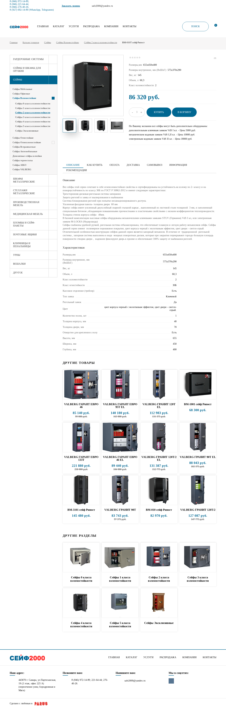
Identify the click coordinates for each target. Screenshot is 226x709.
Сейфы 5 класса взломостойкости (32, 126)
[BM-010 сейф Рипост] (159, 490)
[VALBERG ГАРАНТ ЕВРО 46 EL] (120, 437)
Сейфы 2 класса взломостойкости (100, 42)
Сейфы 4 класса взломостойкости (32, 121)
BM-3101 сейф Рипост (81, 509)
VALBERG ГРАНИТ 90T (120, 509)
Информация (178, 165)
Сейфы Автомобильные (25, 151)
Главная (43, 26)
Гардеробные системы (28, 59)
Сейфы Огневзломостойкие (27, 142)
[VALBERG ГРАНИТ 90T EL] (198, 437)
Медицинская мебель (28, 214)
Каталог (58, 26)
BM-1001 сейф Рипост (198, 404)
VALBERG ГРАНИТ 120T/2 (197, 509)
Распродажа (91, 26)
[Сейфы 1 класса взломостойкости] (120, 557)
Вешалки (19, 264)
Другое (18, 272)
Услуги (74, 26)
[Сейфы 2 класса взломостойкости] (159, 557)
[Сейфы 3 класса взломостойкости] (198, 557)
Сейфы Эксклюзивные (26, 130)
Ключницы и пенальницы (22, 245)
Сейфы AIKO (19, 165)
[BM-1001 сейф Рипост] (198, 384)
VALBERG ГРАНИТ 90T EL (198, 456)
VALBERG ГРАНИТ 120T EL (159, 406)
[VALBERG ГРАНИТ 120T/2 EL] (159, 437)
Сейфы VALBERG (22, 169)
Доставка (133, 165)
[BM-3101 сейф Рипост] (81, 490)
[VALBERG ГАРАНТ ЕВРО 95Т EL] (120, 384)
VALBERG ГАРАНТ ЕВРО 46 (81, 406)
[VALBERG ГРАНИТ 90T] (120, 490)
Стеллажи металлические (24, 192)
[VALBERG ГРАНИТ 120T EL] (159, 384)
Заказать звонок (71, 6)
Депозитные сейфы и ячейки (27, 156)
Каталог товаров (31, 42)
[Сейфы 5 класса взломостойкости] (120, 603)
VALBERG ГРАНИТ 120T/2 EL (159, 458)
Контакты (129, 26)
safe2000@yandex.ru (134, 680)
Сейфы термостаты (23, 160)
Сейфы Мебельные (22, 89)
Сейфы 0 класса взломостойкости (32, 103)
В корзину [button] (184, 112)
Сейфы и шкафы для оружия (27, 69)
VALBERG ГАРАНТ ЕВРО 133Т (81, 458)
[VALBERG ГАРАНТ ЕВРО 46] (81, 384)
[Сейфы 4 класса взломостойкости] (81, 603)
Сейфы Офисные (21, 93)
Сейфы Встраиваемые (24, 146)
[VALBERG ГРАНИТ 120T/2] (198, 490)
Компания (111, 26)
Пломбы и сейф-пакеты (24, 224)
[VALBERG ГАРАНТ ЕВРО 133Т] (81, 437)
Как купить (94, 165)
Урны (16, 255)
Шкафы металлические (24, 180)
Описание (73, 165)
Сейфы (47, 42)
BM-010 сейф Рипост (159, 509)
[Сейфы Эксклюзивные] (159, 603)
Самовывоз (154, 165)
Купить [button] (159, 112)
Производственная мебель (26, 204)
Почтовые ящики (25, 234)
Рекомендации (76, 170)
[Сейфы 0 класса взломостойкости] (81, 557)
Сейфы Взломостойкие (67, 42)
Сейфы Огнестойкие (23, 137)
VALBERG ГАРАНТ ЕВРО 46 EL (120, 458)
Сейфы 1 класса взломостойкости (32, 108)
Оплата (114, 165)
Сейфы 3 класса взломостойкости (32, 117)
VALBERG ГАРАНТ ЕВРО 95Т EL (120, 406)
